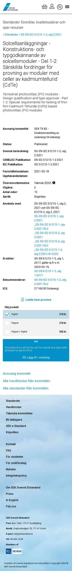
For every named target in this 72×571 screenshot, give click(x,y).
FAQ (8, 450)
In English (12, 500)
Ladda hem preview (38, 299)
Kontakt (11, 444)
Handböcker (13, 407)
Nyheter (11, 469)
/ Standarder (10, 34)
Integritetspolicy (16, 475)
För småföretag (16, 463)
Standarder (13, 400)
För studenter (14, 456)
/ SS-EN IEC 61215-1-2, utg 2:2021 (40, 34)
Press (9, 493)
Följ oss (11, 506)
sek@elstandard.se (23, 533)
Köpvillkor (12, 432)
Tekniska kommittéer (19, 413)
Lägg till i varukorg (38, 357)
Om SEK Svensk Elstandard (23, 487)
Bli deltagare (14, 419)
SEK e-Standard (16, 426)
